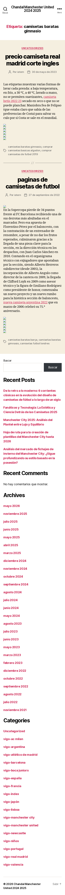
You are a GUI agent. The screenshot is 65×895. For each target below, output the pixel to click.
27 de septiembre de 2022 (44, 195)
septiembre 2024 (15, 584)
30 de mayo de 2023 (44, 71)
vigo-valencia (13, 864)
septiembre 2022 (15, 686)
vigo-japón (11, 801)
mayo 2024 (11, 615)
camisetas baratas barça (22, 339)
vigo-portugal (13, 849)
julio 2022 (10, 702)
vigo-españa (12, 778)
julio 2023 (10, 631)
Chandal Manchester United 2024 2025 (32, 8)
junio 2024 (10, 608)
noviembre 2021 (15, 710)
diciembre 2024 (14, 561)
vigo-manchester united (20, 825)
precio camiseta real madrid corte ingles (32, 60)
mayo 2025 (11, 537)
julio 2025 (10, 521)
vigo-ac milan (13, 739)
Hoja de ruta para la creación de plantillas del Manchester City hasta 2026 (28, 436)
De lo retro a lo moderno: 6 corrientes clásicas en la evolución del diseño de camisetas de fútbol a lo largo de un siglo (31, 395)
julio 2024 (10, 600)
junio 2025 (10, 529)
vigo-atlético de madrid (20, 754)
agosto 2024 (12, 592)
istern (20, 71)
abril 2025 (10, 545)
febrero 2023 (12, 663)
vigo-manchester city (19, 817)
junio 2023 (10, 639)
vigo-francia (12, 786)
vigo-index (11, 794)
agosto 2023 (12, 623)
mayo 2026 (11, 506)
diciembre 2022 (14, 670)
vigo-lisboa (11, 809)
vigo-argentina (14, 747)
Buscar (7, 360)
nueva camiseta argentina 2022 (25, 302)
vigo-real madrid (15, 856)
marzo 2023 (12, 655)
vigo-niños (11, 841)
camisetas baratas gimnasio (24, 146)
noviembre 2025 (15, 513)
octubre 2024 (13, 576)
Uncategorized (33, 48)
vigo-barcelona (14, 762)
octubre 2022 (13, 678)
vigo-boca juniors (15, 770)
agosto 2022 (12, 694)
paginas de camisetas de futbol (33, 183)
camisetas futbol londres (34, 343)
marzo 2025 (12, 553)
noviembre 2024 (15, 568)
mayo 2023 (11, 647)
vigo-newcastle (14, 833)
